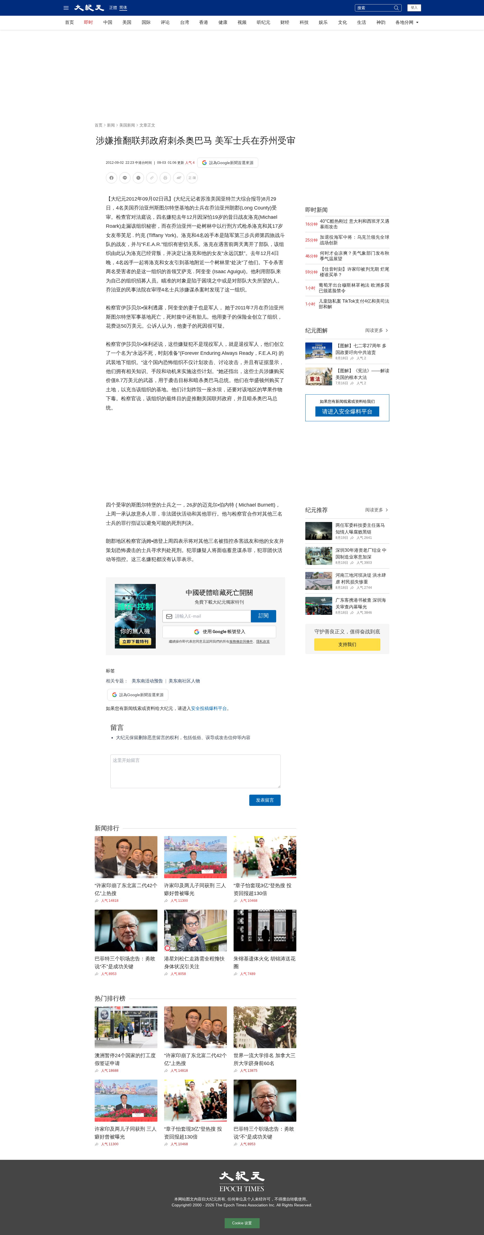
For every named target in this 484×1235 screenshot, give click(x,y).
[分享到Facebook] (111, 178)
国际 (146, 22)
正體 (113, 7)
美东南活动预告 (147, 681)
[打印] (165, 178)
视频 (242, 22)
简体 (123, 7)
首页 (69, 22)
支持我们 (347, 644)
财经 (284, 22)
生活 (361, 22)
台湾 (184, 22)
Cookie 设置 (242, 1223)
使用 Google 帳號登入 (224, 632)
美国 (126, 22)
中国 (107, 22)
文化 (342, 22)
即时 (88, 22)
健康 (222, 22)
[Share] (98, 900)
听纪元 (263, 22)
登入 (414, 8)
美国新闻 (127, 125)
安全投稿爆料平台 (209, 708)
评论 (165, 22)
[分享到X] (138, 178)
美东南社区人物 (184, 681)
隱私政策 (263, 641)
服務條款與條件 (241, 641)
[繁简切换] (192, 178)
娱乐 (323, 22)
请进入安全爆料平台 (347, 411)
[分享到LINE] (125, 178)
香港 (203, 22)
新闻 (111, 125)
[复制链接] (151, 177)
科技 (304, 22)
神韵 (380, 22)
